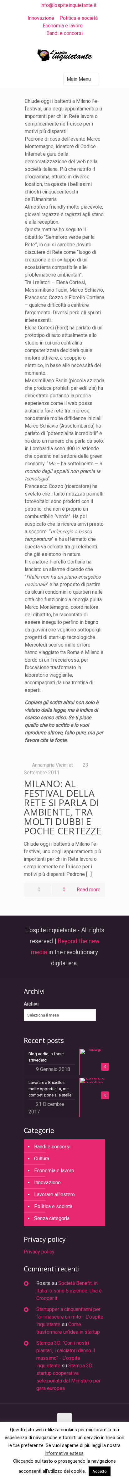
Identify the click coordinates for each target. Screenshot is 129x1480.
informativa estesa (64, 1453)
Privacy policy (39, 1252)
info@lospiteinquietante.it (68, 5)
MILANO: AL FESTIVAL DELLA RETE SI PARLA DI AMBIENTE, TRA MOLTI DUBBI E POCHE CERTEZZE (62, 807)
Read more (89, 890)
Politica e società (78, 18)
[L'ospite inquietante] (64, 56)
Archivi (31, 1004)
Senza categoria (52, 1218)
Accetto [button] (99, 1471)
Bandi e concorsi (64, 33)
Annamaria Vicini (50, 765)
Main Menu (79, 79)
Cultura (41, 1159)
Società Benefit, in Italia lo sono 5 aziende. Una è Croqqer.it (69, 1290)
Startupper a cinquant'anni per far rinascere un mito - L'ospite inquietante (69, 1316)
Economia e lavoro (63, 26)
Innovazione (41, 18)
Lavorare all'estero (54, 1194)
